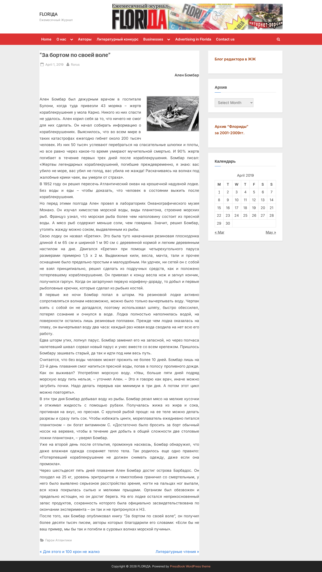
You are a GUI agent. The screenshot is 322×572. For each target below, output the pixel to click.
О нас (61, 39)
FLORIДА (48, 14)
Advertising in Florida (193, 39)
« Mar (219, 232)
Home (46, 39)
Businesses (153, 39)
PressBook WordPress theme (190, 566)
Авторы (85, 39)
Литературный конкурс (117, 39)
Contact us (225, 39)
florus (75, 64)
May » (271, 232)
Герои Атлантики (58, 540)
